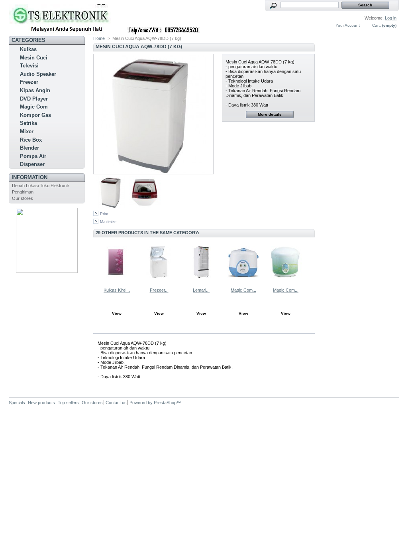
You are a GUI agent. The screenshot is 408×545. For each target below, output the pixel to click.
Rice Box (31, 140)
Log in (390, 18)
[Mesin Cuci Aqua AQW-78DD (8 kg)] (112, 206)
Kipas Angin (35, 90)
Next (311, 261)
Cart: (376, 25)
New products (41, 402)
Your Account (347, 25)
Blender (29, 148)
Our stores (22, 198)
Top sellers (68, 402)
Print (104, 213)
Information (29, 177)
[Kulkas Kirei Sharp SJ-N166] (117, 262)
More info (120, 328)
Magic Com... (243, 290)
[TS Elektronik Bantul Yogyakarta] (61, 17)
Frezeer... (159, 290)
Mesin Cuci (33, 58)
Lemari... (201, 290)
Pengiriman (22, 192)
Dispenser (32, 164)
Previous (95, 261)
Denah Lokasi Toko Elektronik (41, 185)
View (117, 313)
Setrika (28, 123)
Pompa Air (33, 156)
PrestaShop (165, 402)
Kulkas (28, 49)
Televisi (29, 66)
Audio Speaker (38, 74)
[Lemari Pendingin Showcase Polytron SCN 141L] (201, 262)
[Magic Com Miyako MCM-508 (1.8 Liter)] (286, 262)
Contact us (116, 402)
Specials (17, 402)
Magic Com (34, 107)
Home (99, 38)
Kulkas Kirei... (117, 290)
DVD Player (34, 99)
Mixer (26, 131)
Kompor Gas (35, 115)
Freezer (29, 82)
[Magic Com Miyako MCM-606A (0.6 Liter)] (243, 262)
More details (270, 114)
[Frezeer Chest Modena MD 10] (159, 262)
